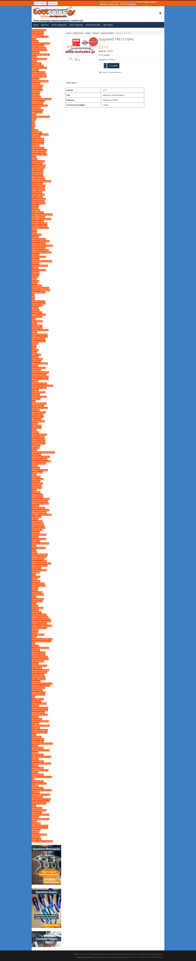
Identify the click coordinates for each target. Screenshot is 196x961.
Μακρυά (35, 159)
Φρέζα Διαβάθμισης (39, 810)
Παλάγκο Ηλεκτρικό (39, 539)
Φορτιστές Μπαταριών (40, 510)
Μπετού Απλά (37, 592)
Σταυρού (35, 130)
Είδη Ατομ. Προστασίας (40, 543)
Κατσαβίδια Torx (38, 212)
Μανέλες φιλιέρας (38, 712)
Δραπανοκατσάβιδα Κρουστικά (39, 78)
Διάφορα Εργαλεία (38, 72)
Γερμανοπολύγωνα (39, 243)
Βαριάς (34, 279)
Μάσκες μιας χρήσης (39, 561)
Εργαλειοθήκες (37, 521)
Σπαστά (35, 283)
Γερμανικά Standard (107, 33)
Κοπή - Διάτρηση (38, 583)
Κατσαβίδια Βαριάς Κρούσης (42, 214)
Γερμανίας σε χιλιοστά (40, 708)
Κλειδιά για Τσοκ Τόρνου (41, 686)
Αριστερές (35, 706)
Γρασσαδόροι (37, 428)
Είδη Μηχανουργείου (40, 715)
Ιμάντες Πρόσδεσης (39, 535)
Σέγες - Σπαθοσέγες (39, 59)
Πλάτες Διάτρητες (38, 528)
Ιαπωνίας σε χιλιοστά (40, 710)
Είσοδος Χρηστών (40, 3)
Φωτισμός (35, 448)
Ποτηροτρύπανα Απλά (40, 659)
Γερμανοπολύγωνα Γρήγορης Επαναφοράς (40, 249)
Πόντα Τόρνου (37, 690)
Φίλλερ (34, 490)
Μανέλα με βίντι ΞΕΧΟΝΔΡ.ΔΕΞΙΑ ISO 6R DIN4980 (41, 750)
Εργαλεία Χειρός (78, 33)
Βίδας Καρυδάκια (38, 177)
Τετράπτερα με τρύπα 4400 (42, 639)
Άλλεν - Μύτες (37, 112)
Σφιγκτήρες (36, 446)
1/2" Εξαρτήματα (38, 139)
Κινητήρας (35, 506)
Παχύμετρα (36, 481)
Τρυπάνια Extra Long (39, 666)
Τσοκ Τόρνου (37, 701)
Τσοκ (33, 697)
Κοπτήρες (35, 646)
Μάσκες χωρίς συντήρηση (41, 564)
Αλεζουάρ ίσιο (37, 719)
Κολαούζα (35, 610)
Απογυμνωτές (37, 312)
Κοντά (34, 157)
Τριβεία (34, 61)
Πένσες (34, 323)
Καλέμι (34, 346)
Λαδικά (34, 430)
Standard (35, 277)
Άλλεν (34, 115)
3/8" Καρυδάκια (37, 197)
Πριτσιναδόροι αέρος (40, 106)
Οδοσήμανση (37, 568)
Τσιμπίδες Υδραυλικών (40, 330)
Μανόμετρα (36, 830)
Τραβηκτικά (36, 541)
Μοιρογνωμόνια (38, 479)
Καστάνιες (35, 206)
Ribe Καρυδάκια (37, 172)
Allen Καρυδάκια (37, 170)
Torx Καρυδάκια (37, 175)
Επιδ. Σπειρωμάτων (39, 615)
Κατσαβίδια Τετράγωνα (40, 228)
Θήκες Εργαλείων (38, 526)
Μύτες (34, 119)
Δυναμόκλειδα (37, 132)
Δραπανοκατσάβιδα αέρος (41, 99)
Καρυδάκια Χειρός (38, 161)
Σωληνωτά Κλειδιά (38, 292)
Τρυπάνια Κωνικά (38, 675)
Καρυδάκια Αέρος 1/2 (39, 150)
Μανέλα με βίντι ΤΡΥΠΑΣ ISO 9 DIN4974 (41, 796)
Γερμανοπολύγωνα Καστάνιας (39, 258)
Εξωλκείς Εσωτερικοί (39, 383)
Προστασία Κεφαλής (39, 570)
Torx (33, 123)
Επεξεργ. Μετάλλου (39, 804)
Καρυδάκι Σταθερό (39, 303)
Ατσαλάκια (35, 723)
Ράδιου (34, 637)
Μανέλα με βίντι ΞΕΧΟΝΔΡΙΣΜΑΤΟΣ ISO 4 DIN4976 (41, 763)
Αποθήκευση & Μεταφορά (42, 515)
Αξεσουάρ (35, 70)
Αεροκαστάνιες (37, 90)
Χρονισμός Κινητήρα (39, 512)
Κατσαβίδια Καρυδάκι (40, 223)
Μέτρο (34, 475)
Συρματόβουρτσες (38, 444)
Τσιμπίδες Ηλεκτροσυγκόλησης (39, 833)
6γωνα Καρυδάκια (38, 168)
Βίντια (34, 735)
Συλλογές (35, 208)
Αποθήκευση (36, 517)
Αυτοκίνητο (36, 492)
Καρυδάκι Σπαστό (38, 301)
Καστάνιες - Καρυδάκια (40, 135)
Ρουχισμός (36, 572)
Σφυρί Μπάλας (37, 359)
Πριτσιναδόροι (37, 328)
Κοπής (34, 603)
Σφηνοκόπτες (37, 808)
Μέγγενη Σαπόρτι (38, 439)
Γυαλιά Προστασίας (39, 548)
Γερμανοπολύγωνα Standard (42, 246)
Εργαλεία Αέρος (37, 86)
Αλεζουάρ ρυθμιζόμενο (40, 721)
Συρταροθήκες (37, 530)
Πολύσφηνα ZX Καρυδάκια (41, 181)
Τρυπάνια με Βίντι (38, 677)
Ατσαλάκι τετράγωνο (39, 732)
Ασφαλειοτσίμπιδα (39, 315)
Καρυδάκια (35, 146)
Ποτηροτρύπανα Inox (40, 657)
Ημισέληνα (35, 281)
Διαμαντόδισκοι (38, 599)
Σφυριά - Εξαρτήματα (40, 335)
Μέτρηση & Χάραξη (39, 463)
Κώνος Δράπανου (38, 688)
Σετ (33, 128)
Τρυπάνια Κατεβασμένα (40, 670)
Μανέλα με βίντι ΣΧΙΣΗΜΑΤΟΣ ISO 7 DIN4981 (39, 783)
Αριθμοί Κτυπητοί (38, 339)
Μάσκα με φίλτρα (38, 559)
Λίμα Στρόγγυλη (38, 415)
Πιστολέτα (36, 52)
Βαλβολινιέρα (37, 426)
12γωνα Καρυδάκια (39, 166)
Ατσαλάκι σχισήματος (40, 730)
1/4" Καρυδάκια (37, 183)
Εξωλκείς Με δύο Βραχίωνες (42, 386)
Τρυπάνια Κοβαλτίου (39, 672)
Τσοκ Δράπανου (38, 699)
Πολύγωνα (36, 275)
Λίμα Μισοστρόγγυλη (40, 408)
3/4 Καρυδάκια (37, 192)
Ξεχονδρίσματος (38, 635)
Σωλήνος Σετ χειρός (39, 624)
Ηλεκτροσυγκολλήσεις (40, 826)
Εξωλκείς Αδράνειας (39, 375)
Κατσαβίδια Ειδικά (38, 217)
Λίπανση (35, 423)
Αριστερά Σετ (37, 612)
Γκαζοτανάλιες (37, 317)
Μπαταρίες (36, 83)
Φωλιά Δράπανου (38, 695)
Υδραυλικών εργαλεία (39, 459)
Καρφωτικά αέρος (38, 101)
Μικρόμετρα (36, 477)
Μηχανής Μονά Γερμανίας (41, 621)
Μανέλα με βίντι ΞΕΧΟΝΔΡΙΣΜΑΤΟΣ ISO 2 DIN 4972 (41, 757)
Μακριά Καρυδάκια (38, 179)
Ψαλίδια (34, 332)
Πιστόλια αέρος (37, 103)
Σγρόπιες (35, 350)
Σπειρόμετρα (37, 486)
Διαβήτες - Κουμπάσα (40, 470)
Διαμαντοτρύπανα (39, 586)
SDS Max (35, 588)
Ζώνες (34, 550)
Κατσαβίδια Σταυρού (39, 226)
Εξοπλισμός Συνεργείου (41, 499)
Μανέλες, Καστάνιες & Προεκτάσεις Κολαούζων (41, 618)
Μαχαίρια (35, 308)
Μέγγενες (35, 432)
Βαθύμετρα (36, 468)
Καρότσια (35, 537)
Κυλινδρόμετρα (37, 472)
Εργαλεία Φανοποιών (40, 501)
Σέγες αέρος (36, 108)
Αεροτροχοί (36, 97)
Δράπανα (35, 41)
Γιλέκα (34, 575)
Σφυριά (34, 352)
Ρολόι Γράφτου (37, 483)
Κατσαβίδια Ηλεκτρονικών (41, 219)
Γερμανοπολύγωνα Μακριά (42, 252)
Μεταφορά (36, 532)
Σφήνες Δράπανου (39, 692)
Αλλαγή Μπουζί (37, 497)
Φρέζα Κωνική (37, 812)
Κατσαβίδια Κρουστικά (40, 81)
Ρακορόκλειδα (37, 286)
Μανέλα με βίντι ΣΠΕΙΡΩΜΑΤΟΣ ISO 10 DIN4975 (40, 770)
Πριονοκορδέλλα (38, 661)
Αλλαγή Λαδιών (37, 495)
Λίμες (34, 401)
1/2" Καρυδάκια (37, 163)
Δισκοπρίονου (37, 601)
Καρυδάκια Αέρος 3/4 (39, 154)
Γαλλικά (34, 232)
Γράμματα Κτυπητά (39, 341)
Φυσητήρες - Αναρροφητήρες (38, 64)
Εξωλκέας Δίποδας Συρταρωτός (39, 369)
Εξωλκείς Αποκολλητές (40, 377)
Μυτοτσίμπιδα (37, 321)
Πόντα (34, 348)
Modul (34, 806)
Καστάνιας (35, 255)
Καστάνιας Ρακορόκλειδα (41, 290)
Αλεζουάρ (35, 717)
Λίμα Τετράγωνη (38, 417)
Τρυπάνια (35, 663)
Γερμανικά (95, 33)
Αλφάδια (35, 466)
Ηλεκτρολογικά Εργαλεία (41, 457)
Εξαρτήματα (36, 137)
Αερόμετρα (36, 94)
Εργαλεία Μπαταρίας (39, 68)
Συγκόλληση (36, 823)
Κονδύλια (35, 630)
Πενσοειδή (36, 310)
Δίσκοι (34, 597)
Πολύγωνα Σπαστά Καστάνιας (39, 271)
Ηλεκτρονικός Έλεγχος (40, 504)
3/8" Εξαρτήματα (38, 143)
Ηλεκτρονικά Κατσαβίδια (41, 43)
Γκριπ (34, 319)
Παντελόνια (36, 577)
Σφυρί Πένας (36, 361)
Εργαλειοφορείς (38, 523)
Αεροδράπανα (37, 88)
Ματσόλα (35, 357)
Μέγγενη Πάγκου (38, 437)
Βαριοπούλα (36, 355)
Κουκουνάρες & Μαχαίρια (41, 461)
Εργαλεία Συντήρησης (40, 363)
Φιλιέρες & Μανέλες (39, 703)
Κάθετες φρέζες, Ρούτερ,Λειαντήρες (39, 47)
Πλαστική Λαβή (37, 306)
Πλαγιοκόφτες (37, 326)
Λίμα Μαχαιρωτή (38, 406)
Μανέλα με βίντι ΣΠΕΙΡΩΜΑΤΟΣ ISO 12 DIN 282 (42, 777)
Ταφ (33, 295)
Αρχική (69, 33)
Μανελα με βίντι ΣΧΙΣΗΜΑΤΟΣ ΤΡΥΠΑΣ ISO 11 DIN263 (42, 790)
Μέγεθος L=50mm (38, 655)
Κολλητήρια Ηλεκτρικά (40, 828)
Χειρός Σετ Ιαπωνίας (39, 628)
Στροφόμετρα (37, 488)
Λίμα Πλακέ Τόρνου (39, 412)
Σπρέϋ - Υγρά (37, 839)
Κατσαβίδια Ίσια (38, 221)
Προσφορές (36, 837)
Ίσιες (34, 126)
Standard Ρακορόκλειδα (40, 288)
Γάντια (34, 546)
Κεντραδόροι (37, 737)
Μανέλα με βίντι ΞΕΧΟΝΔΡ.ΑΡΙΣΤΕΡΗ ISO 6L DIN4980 (42, 743)
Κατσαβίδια (36, 210)
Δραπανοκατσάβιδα (39, 75)
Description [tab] (72, 82)
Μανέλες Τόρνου (38, 739)
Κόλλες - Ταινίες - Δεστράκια (42, 841)
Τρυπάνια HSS (37, 668)
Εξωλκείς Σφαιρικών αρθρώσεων (39, 398)
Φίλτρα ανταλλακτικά (40, 566)
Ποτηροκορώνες (38, 595)
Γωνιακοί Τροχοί (38, 32)
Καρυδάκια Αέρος (38, 148)
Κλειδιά (88, 33)
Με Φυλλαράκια (37, 608)
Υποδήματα (36, 581)
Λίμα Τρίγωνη (37, 419)
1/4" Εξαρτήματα (38, 141)
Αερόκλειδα (36, 92)
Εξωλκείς (35, 366)
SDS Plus (35, 590)
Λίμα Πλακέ (36, 410)
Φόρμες (35, 579)
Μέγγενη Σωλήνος (38, 441)
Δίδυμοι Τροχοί (38, 34)
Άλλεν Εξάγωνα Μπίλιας (41, 117)
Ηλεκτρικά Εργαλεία (39, 30)
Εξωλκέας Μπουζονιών (40, 372)
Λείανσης (35, 606)
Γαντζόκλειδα (37, 235)
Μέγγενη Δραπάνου (39, 435)
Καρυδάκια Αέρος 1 (39, 152)
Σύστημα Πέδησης (38, 508)
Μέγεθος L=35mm (38, 652)
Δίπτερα (35, 632)
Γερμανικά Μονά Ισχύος (41, 241)
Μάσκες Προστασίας (39, 557)
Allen (33, 121)
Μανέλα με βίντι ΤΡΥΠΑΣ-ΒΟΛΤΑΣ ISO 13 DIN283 (41, 800)
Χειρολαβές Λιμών (38, 421)
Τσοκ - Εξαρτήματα (39, 679)
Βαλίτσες (35, 519)
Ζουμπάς (35, 343)
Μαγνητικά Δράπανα (39, 50)
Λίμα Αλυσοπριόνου (39, 403)
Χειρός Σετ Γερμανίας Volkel (42, 626)
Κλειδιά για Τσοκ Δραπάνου (42, 684)
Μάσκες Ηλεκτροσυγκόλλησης (40, 553)
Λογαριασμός (52, 3)
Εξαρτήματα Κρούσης (40, 337)
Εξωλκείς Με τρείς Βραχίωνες (38, 393)
